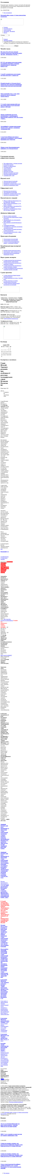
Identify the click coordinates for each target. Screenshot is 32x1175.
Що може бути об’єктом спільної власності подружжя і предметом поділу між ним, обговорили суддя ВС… (11, 53)
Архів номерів (7, 168)
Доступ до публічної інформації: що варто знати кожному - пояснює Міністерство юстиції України (10, 1125)
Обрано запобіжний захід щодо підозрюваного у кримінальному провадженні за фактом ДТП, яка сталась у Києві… (12, 116)
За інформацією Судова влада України (5, 558)
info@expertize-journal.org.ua (11, 318)
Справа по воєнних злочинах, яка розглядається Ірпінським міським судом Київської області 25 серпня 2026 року (12, 1145)
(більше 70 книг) (5, 1038)
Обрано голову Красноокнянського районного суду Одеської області (10, 148)
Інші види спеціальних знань (11, 185)
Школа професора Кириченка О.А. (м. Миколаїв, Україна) (12, 201)
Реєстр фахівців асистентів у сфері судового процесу (12, 232)
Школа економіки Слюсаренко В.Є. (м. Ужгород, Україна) (13, 206)
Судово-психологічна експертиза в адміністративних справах (12, 266)
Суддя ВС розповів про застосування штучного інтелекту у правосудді (10, 74)
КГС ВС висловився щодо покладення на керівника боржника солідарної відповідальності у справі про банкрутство (11, 64)
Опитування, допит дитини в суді (12, 251)
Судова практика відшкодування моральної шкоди (12, 276)
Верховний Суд (5, 551)
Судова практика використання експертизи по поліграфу (12, 284)
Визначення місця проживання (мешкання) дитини (11, 254)
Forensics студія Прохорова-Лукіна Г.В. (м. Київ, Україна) (12, 209)
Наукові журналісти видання (11, 172)
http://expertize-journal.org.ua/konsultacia (7, 620)
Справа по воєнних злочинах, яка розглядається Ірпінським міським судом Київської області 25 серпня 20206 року (12, 1155)
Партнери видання (8, 171)
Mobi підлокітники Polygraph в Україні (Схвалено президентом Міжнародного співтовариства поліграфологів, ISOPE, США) (5, 891)
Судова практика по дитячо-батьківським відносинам (11, 281)
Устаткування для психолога (11, 240)
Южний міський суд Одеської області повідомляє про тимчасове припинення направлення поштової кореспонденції (11, 85)
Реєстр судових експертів (10, 216)
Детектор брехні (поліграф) (10, 181)
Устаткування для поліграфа (11, 239)
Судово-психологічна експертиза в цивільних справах (12, 263)
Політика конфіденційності (10, 174)
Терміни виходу (8, 170)
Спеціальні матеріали (9, 225)
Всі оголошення (8, 12)
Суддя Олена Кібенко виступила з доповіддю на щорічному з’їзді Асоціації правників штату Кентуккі (11, 138)
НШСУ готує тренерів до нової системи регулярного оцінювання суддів (11, 1135)
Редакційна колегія (8, 164)
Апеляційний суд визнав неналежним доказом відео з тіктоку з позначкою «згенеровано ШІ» (11, 128)
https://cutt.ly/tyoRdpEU (6, 655)
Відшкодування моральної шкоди (12, 250)
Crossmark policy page (9, 175)
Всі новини (6, 1173)
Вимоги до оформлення (10, 166)
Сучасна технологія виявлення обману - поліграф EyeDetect (11, 242)
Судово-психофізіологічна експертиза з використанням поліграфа (13, 269)
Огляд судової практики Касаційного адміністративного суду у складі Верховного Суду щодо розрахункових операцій (11, 1166)
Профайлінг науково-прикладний (12, 184)
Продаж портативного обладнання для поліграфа (5, 883)
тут (1, 549)
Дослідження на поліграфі (10, 192)
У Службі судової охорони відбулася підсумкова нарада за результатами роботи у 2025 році (10, 105)
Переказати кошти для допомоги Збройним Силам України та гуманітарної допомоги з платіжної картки (7, 567)
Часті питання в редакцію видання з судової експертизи (13, 230)
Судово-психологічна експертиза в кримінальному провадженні (12, 261)
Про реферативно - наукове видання (13, 163)
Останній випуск (8, 167)
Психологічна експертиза (10, 182)
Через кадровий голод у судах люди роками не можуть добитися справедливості (10, 95)
